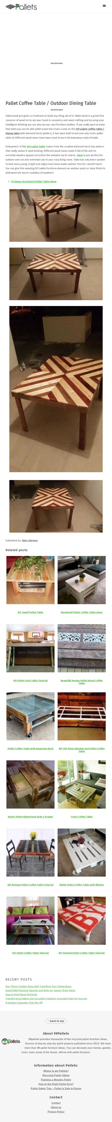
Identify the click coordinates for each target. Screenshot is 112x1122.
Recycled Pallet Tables (56, 1075)
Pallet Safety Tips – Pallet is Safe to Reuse (56, 1088)
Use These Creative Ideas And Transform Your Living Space (38, 986)
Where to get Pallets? (56, 1071)
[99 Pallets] (21, 8)
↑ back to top (56, 1021)
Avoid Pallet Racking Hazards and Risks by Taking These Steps (40, 990)
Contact (56, 1103)
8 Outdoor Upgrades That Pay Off (24, 1002)
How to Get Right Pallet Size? (56, 1084)
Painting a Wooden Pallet (56, 1079)
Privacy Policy (56, 1111)
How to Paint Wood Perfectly (21, 994)
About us (56, 1107)
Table (80, 155)
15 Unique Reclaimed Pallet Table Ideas (33, 181)
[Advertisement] (56, 36)
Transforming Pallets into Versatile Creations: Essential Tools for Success (46, 998)
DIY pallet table (36, 146)
